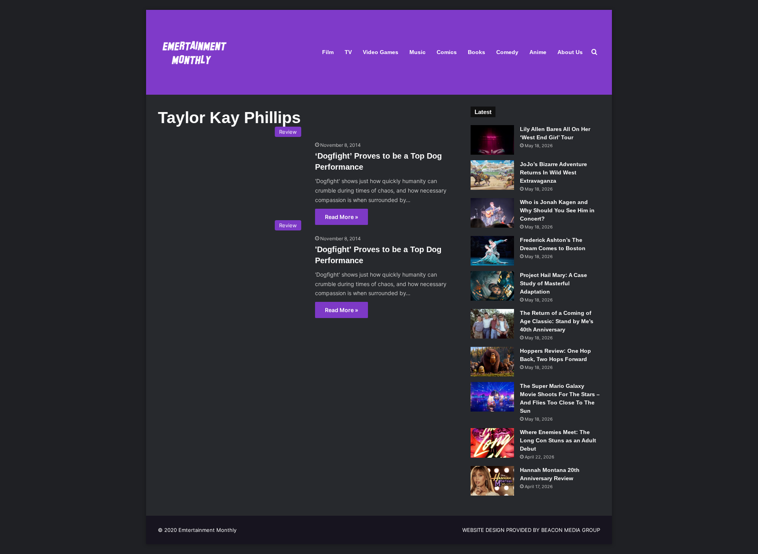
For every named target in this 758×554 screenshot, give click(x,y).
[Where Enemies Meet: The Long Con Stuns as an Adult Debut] (492, 443)
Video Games (380, 52)
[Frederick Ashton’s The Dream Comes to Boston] (492, 251)
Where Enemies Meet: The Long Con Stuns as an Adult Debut (558, 440)
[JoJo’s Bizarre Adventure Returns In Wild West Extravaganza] (492, 175)
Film (328, 52)
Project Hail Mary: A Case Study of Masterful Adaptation (553, 283)
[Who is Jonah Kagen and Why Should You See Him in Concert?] (492, 213)
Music (417, 52)
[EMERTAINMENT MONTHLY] (192, 52)
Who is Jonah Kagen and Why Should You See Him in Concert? (557, 210)
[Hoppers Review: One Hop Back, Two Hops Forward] (492, 361)
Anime (537, 52)
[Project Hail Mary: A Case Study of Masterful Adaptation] (492, 286)
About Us (570, 52)
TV (348, 52)
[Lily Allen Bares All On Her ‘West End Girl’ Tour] (492, 140)
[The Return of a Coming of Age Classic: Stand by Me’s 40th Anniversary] (492, 324)
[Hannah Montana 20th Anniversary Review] (492, 481)
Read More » (341, 216)
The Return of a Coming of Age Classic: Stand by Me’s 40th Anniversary (556, 321)
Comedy (507, 52)
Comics (447, 52)
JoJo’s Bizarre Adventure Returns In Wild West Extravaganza (553, 172)
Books (476, 52)
